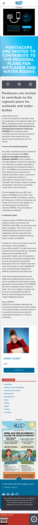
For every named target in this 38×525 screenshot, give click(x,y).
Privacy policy (10, 487)
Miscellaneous (9, 397)
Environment (8, 393)
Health (6, 406)
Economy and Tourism (12, 390)
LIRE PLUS (19, 370)
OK (20, 507)
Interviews (8, 384)
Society (7, 409)
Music (6, 400)
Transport (7, 412)
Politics (7, 403)
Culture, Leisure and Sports (14, 387)
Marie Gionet (12, 358)
